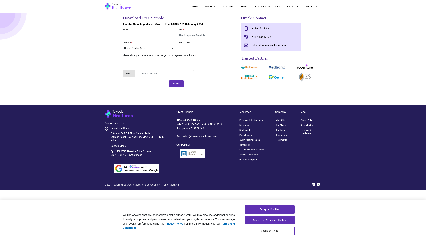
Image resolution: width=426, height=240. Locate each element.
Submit (176, 84)
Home (195, 6)
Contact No (184, 42)
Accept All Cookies (270, 209)
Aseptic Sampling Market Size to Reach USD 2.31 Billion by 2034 (163, 24)
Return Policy (307, 125)
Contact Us (311, 6)
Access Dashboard (248, 155)
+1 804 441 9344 (260, 28)
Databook (244, 125)
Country (127, 42)
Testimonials (282, 140)
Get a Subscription (248, 159)
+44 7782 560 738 (261, 37)
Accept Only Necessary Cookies (270, 220)
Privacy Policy (174, 223)
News (244, 6)
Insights (209, 6)
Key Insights (245, 130)
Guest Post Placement (249, 140)
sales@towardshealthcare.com (269, 45)
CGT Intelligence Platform (251, 149)
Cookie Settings (269, 231)
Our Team (280, 130)
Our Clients (281, 125)
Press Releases (246, 135)
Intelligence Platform (267, 6)
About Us (292, 6)
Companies (244, 145)
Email (181, 29)
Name (126, 29)
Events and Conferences (251, 120)
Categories (228, 6)
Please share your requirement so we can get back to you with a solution (159, 55)
